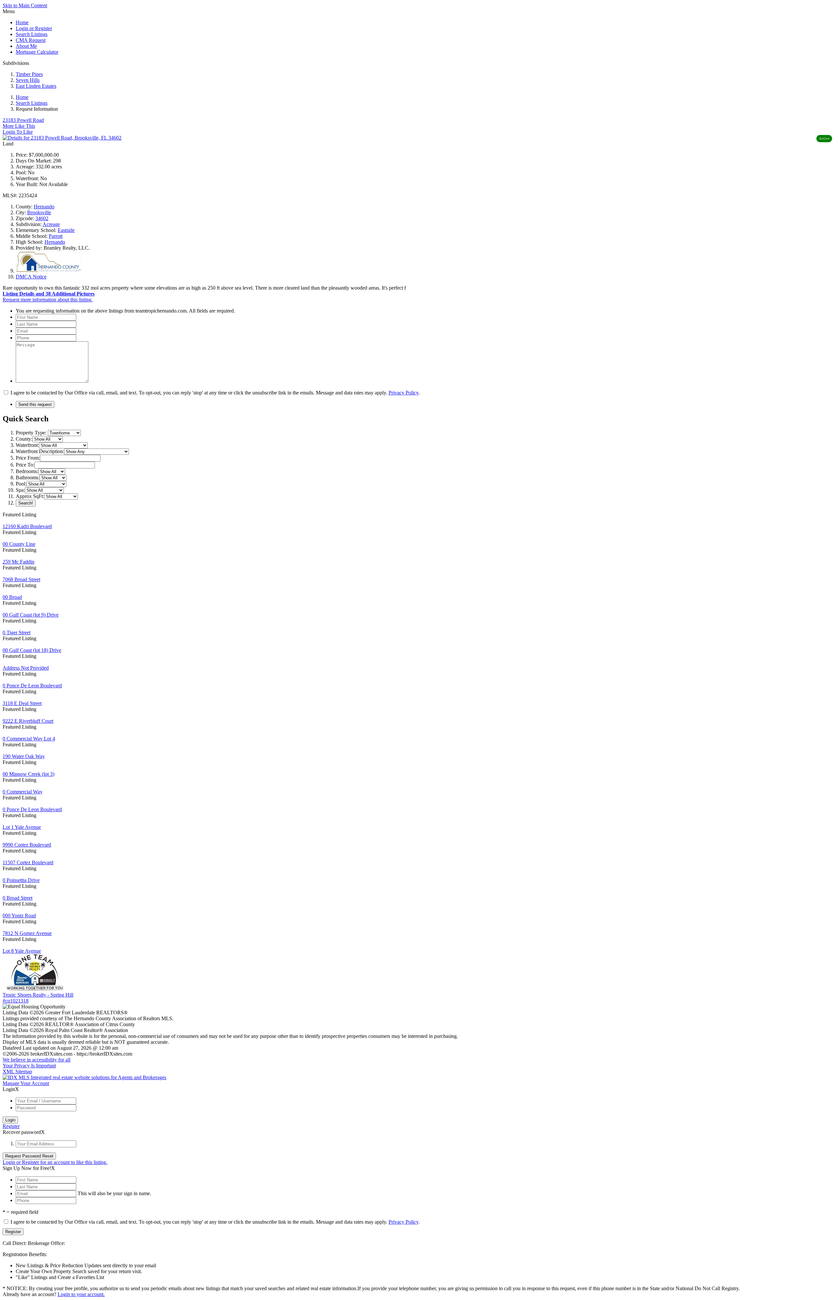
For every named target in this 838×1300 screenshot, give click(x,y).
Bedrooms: (27, 471)
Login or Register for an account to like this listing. (55, 1162)
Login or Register (34, 28)
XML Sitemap (17, 1071)
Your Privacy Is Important (29, 1065)
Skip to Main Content (25, 5)
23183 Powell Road (23, 120)
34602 (41, 218)
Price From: (28, 458)
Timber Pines (29, 74)
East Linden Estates (36, 86)
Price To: (25, 465)
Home (22, 22)
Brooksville (39, 212)
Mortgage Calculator (37, 52)
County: (24, 439)
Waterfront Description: (40, 451)
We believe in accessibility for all (36, 1059)
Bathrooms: (28, 477)
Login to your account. (81, 1294)
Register (11, 1126)
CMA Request (31, 40)
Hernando (44, 206)
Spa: (20, 490)
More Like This (19, 126)
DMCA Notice (31, 276)
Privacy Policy (403, 392)
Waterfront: (27, 445)
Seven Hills (28, 80)
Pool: (21, 484)
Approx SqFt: (30, 496)
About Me (26, 46)
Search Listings (31, 34)
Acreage (51, 224)
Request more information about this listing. (48, 299)
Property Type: (31, 432)
